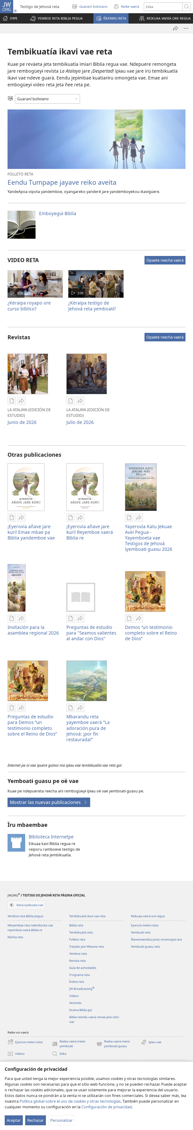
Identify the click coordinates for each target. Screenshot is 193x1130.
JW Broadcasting (81, 989)
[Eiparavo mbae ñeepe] (10, 99)
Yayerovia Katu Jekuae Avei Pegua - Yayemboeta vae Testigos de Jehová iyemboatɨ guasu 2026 (148, 537)
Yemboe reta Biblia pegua (25, 916)
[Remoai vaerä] (175, 28)
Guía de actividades (82, 968)
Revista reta (77, 960)
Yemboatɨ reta (140, 932)
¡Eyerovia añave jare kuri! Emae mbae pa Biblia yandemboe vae (31, 532)
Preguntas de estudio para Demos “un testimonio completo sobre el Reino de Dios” (32, 725)
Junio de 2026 (22, 422)
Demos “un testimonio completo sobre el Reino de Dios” (151, 633)
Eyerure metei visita (144, 925)
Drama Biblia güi (80, 1010)
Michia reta (15, 937)
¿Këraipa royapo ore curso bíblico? (29, 306)
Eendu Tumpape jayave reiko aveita (62, 182)
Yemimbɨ (75, 1003)
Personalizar (61, 1120)
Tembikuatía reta (81, 932)
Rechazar (35, 1120)
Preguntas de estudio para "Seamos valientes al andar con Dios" (91, 633)
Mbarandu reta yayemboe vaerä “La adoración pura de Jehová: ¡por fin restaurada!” (88, 727)
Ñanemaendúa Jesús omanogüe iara (156, 939)
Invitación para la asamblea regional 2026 (33, 630)
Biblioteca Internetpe (51, 836)
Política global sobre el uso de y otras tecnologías (70, 1101)
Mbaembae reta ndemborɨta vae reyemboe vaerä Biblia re (30, 927)
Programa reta (79, 975)
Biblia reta (76, 925)
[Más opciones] (186, 28)
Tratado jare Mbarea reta (86, 946)
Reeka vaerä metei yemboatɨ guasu (113, 1044)
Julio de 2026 (80, 422)
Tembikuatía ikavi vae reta (87, 916)
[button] (56, 18)
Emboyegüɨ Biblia (57, 213)
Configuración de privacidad (106, 1106)
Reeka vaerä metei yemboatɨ (68, 1044)
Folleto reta (77, 939)
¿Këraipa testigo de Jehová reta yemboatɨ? (92, 306)
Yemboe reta (78, 953)
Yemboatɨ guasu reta (145, 946)
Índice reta (76, 981)
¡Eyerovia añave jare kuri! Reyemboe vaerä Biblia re (89, 532)
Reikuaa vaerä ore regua (148, 916)
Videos (74, 996)
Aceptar (14, 1120)
